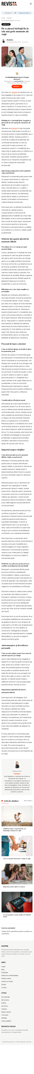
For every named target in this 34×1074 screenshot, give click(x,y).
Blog (2, 969)
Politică (3, 1003)
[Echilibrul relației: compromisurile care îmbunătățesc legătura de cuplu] (17, 816)
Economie (4, 1006)
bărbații (14, 92)
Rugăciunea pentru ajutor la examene (14, 887)
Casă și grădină (6, 1021)
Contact (3, 987)
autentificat (14, 931)
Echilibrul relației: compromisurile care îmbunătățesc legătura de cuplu (14, 830)
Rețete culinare (6, 1012)
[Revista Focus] (9, 3)
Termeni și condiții (7, 981)
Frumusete (4, 1015)
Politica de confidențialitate (9, 975)
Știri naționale (5, 997)
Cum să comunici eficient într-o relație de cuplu (17, 859)
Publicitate (4, 972)
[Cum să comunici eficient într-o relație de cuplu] (17, 846)
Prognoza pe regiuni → (25, 12)
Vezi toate (27, 800)
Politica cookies (6, 978)
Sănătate (4, 1018)
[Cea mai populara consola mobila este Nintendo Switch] (17, 902)
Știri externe (5, 1000)
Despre (3, 984)
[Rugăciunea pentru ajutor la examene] (17, 874)
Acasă (3, 18)
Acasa (3, 966)
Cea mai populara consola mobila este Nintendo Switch (17, 916)
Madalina (10, 40)
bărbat (14, 128)
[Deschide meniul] (31, 3)
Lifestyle (9, 18)
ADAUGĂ (17, 86)
